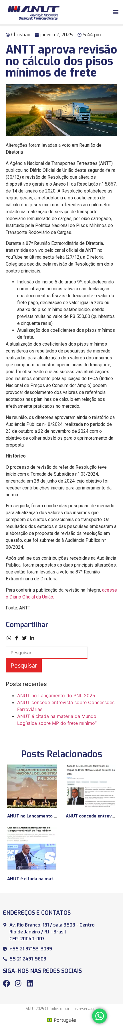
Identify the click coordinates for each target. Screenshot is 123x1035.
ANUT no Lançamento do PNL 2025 (56, 695)
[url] (32, 786)
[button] (115, 12)
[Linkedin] (29, 983)
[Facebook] (6, 983)
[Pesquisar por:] (47, 653)
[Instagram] (18, 983)
